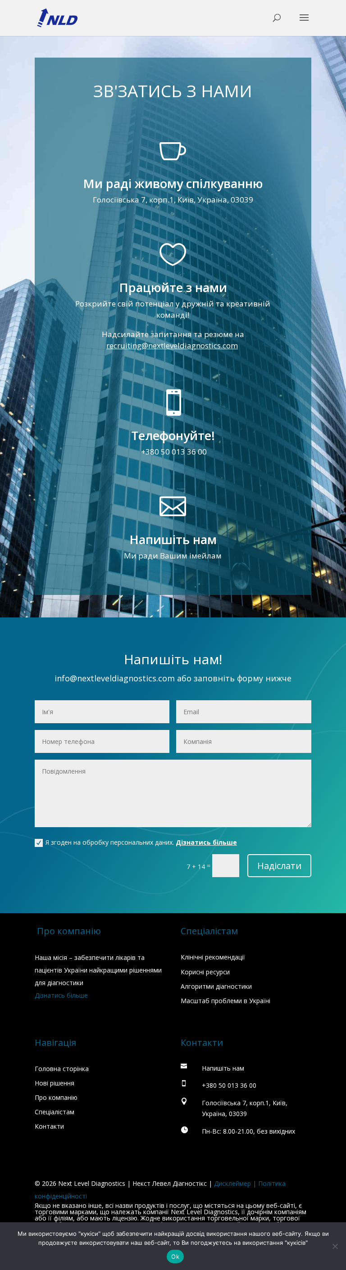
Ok (175, 1256)
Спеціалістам (54, 1112)
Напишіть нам (173, 539)
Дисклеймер (232, 1183)
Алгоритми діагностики (216, 986)
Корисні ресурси (205, 972)
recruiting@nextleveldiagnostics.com (172, 345)
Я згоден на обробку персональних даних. (141, 842)
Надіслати (279, 866)
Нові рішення (54, 1083)
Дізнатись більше (206, 842)
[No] (334, 1246)
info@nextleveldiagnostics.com (115, 678)
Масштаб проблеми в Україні (225, 1000)
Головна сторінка (62, 1068)
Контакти (49, 1126)
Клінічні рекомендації (213, 957)
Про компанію (56, 1097)
